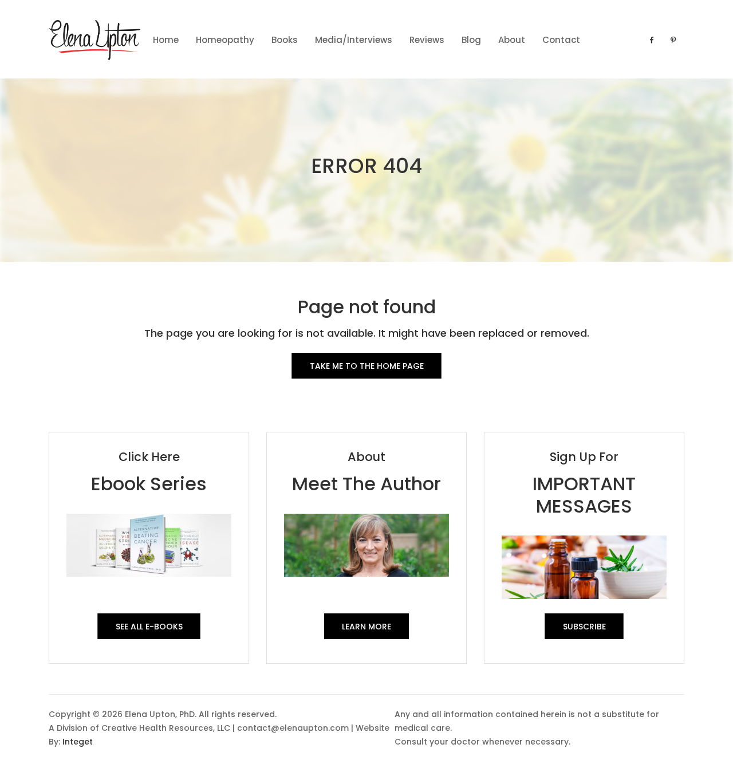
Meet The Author (366, 484)
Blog (471, 40)
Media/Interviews (353, 40)
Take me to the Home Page (367, 366)
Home (166, 40)
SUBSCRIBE (584, 626)
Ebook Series (149, 484)
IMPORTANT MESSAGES (584, 494)
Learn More (366, 626)
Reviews (426, 40)
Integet (77, 741)
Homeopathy (225, 40)
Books (284, 40)
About (511, 40)
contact (561, 40)
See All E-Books (149, 626)
